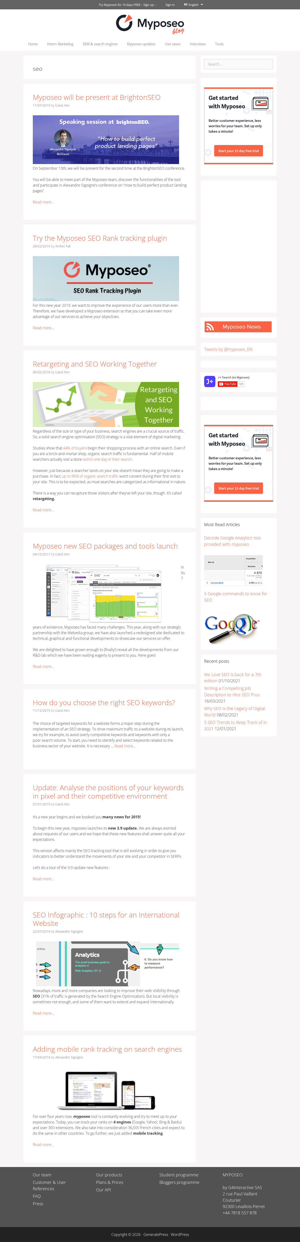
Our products (109, 1175)
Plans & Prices (109, 1182)
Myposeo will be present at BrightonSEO (97, 97)
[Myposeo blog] (150, 23)
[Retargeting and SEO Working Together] (106, 425)
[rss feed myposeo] (238, 331)
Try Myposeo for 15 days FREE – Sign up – (127, 5)
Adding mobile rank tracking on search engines (107, 1049)
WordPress (180, 1234)
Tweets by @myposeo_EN (228, 349)
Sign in (170, 5)
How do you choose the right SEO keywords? (104, 702)
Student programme (179, 1175)
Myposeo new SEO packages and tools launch (105, 546)
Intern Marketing (60, 43)
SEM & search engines (100, 43)
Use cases (172, 43)
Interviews (198, 43)
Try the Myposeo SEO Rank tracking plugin (100, 238)
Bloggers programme (179, 1182)
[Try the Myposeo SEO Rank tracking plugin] (106, 299)
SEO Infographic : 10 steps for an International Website (106, 919)
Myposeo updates (141, 43)
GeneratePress (155, 1234)
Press (38, 1203)
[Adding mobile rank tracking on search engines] (106, 1110)
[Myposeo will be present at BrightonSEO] (106, 162)
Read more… (43, 202)
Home (33, 43)
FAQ (37, 1196)
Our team (42, 1175)
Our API (103, 1190)
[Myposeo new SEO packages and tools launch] (103, 621)
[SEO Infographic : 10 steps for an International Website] (106, 985)
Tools (219, 43)
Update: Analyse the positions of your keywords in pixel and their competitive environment (108, 792)
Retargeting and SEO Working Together (95, 364)
